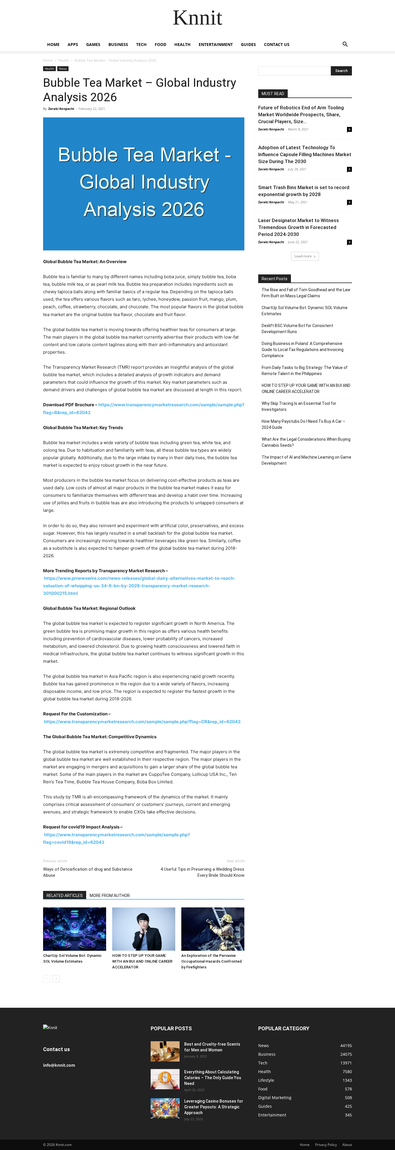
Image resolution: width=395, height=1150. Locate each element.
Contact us (276, 44)
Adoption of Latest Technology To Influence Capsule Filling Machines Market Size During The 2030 (304, 154)
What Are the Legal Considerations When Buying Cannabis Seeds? (306, 442)
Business (118, 44)
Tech (141, 44)
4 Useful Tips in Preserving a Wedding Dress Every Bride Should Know (202, 872)
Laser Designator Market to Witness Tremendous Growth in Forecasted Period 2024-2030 (298, 227)
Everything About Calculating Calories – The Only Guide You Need (212, 1078)
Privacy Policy (326, 1144)
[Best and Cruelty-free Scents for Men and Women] (165, 1051)
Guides (248, 44)
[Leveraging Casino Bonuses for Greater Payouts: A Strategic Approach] (165, 1108)
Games (93, 44)
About (347, 1144)
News (63, 69)
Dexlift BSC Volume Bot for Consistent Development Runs (297, 328)
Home (53, 44)
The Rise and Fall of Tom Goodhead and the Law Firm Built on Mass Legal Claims (306, 292)
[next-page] (56, 978)
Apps (73, 44)
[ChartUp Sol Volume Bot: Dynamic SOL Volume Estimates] (74, 929)
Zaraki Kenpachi (61, 108)
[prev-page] (46, 978)
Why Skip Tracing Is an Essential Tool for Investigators (299, 406)
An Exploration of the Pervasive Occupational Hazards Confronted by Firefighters (211, 961)
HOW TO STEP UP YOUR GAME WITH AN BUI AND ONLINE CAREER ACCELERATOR (142, 961)
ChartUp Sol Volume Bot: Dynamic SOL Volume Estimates (305, 310)
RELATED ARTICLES (65, 895)
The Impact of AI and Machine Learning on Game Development (306, 460)
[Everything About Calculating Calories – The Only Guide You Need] (165, 1079)
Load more (303, 256)
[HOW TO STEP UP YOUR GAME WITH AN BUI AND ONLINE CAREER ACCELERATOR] (143, 929)
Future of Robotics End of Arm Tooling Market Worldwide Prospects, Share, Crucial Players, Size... (301, 114)
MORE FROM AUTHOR (110, 895)
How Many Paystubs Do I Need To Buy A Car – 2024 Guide (303, 424)
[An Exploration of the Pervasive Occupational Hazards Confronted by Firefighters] (212, 929)
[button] (345, 45)
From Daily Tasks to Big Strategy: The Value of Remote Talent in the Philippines (305, 370)
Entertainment (216, 44)
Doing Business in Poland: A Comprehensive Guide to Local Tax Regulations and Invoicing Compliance (303, 349)
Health (182, 44)
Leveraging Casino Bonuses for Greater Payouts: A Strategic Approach (213, 1107)
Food (160, 44)
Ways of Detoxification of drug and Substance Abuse (87, 872)
